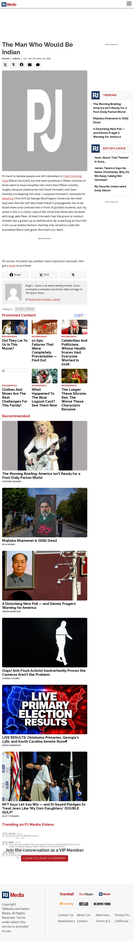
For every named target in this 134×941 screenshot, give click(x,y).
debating (8, 198)
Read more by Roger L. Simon (44, 299)
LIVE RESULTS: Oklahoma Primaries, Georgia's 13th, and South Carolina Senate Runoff (40, 739)
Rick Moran (8, 544)
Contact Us (66, 915)
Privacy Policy (123, 915)
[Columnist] (14, 291)
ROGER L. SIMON (25, 309)
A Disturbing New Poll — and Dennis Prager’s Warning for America (39, 606)
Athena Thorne (11, 678)
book (12, 265)
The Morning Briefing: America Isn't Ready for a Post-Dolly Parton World (41, 476)
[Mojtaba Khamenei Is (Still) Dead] (44, 512)
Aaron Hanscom (11, 611)
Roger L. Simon (11, 58)
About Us (83, 915)
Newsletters (66, 921)
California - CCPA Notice (123, 921)
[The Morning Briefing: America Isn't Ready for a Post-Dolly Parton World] (44, 445)
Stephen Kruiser (11, 481)
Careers (82, 921)
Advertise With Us (104, 915)
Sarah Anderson (11, 745)
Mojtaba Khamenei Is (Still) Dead (29, 540)
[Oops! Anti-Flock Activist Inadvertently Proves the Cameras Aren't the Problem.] (44, 642)
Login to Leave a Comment (44, 858)
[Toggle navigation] (129, 4)
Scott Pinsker (10, 816)
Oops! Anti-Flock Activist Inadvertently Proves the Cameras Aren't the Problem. (44, 672)
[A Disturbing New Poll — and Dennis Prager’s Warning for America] (44, 575)
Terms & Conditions (104, 921)
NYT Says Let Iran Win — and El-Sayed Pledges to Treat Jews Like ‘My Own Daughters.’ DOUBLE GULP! (43, 808)
